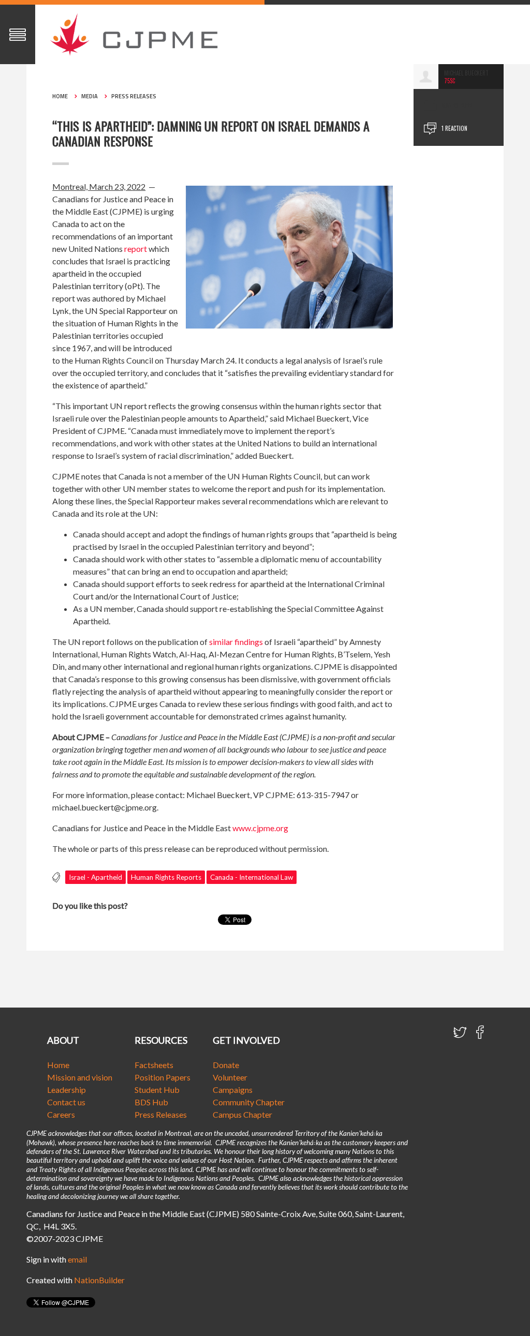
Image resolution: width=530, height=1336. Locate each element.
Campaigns (233, 1089)
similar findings (236, 642)
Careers (61, 1114)
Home (60, 96)
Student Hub (157, 1089)
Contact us (66, 1102)
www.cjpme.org (260, 828)
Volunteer (230, 1077)
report (135, 248)
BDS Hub (151, 1102)
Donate (226, 1065)
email (77, 1259)
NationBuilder (99, 1280)
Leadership (66, 1089)
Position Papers (162, 1077)
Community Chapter (249, 1102)
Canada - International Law (251, 877)
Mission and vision (79, 1077)
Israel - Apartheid (95, 877)
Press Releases (133, 96)
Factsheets (154, 1065)
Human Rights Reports (166, 877)
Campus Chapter (242, 1114)
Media (89, 96)
